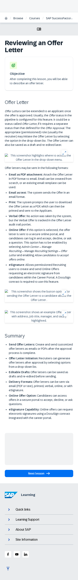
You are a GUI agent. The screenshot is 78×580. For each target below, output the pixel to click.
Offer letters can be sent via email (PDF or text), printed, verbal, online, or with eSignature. (40, 386)
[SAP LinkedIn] (25, 554)
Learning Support (27, 519)
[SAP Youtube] (17, 554)
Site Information (27, 539)
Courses (34, 18)
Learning (28, 495)
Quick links (23, 509)
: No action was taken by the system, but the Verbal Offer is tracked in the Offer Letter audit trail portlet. (40, 220)
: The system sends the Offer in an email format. (39, 194)
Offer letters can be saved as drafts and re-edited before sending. (38, 374)
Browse (18, 18)
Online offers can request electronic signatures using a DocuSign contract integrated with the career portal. (41, 414)
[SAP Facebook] (8, 554)
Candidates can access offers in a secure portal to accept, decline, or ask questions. (41, 400)
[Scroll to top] (8, 569)
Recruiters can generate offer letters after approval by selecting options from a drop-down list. (40, 362)
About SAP (23, 529)
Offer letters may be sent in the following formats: (36, 168)
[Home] (6, 18)
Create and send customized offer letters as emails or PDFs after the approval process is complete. (41, 349)
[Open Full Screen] (64, 152)
